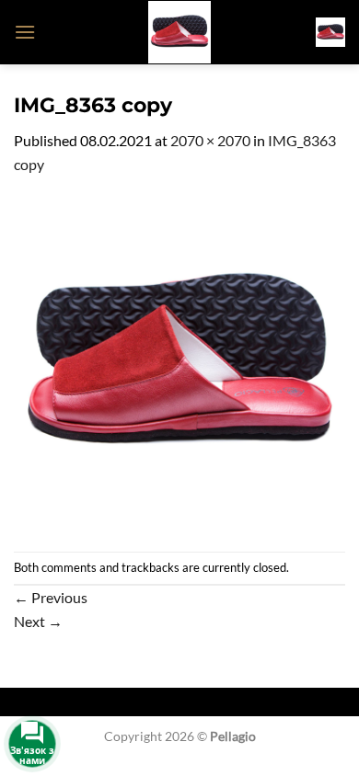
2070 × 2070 (210, 140)
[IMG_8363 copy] (179, 362)
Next (38, 621)
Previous (50, 597)
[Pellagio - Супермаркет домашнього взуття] (179, 32)
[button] (25, 31)
